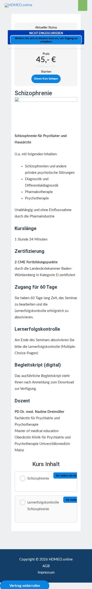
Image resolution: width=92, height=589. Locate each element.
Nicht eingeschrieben (46, 33)
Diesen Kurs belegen (46, 78)
